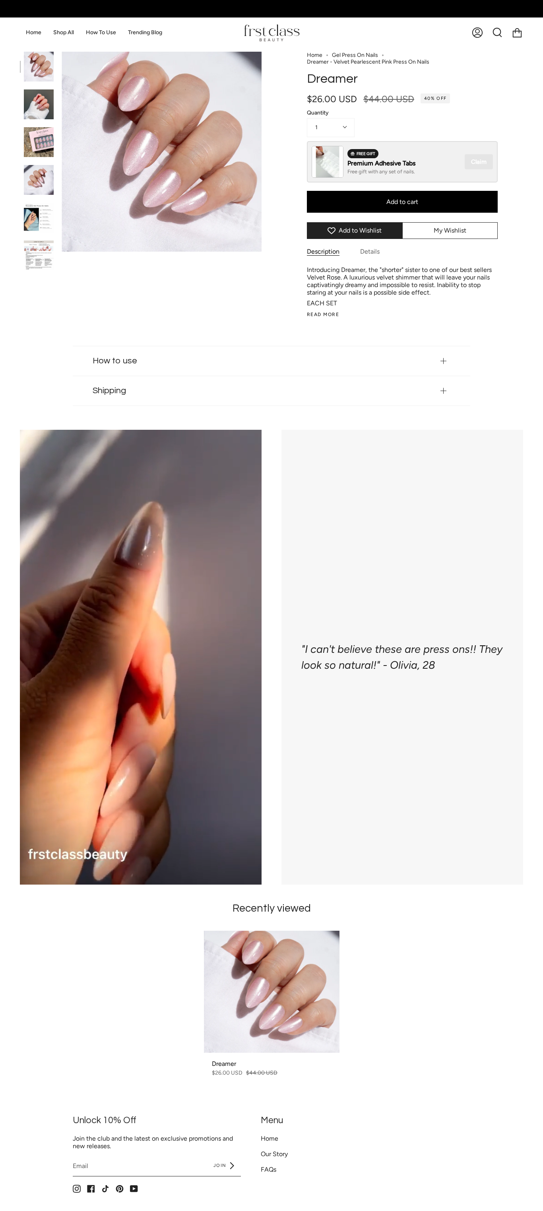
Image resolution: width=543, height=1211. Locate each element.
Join (220, 1165)
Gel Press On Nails (355, 55)
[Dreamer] (271, 992)
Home (314, 55)
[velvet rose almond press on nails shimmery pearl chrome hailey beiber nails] (39, 104)
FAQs (268, 1169)
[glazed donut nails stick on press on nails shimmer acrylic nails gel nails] (39, 142)
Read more (323, 314)
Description (323, 251)
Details (370, 251)
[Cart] (517, 32)
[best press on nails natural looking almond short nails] (39, 180)
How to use (115, 360)
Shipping (109, 390)
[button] (63, 32)
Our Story (274, 1154)
